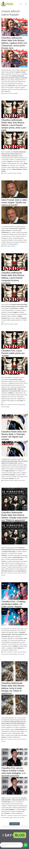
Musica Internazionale (19, 404)
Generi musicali (18, 573)
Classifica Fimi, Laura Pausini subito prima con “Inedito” (13, 353)
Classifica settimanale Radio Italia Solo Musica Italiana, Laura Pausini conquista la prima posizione (12, 278)
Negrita (20, 648)
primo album (5, 807)
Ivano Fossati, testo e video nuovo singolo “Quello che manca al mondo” (14, 202)
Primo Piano (22, 480)
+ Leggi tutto (14, 823)
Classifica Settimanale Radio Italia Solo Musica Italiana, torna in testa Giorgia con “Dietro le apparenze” (12, 688)
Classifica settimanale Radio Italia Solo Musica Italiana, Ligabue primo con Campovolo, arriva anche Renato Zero (14, 43)
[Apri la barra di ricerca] (20, 4)
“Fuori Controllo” (9, 469)
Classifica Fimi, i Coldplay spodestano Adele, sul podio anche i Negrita (13, 604)
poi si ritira (12, 236)
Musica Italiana (14, 93)
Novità (13, 246)
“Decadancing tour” (13, 244)
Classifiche (6, 93)
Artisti (4, 173)
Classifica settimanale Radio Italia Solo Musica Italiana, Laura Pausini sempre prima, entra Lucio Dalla (13, 125)
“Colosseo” (20, 470)
